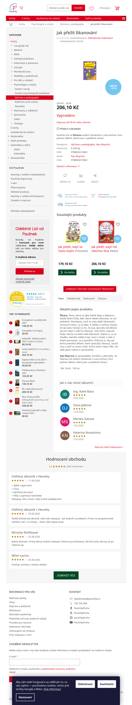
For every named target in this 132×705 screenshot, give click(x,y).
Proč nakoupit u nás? (20, 634)
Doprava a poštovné (20, 606)
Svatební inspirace (21, 200)
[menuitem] (12, 18)
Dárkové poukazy (20, 191)
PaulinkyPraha (81, 608)
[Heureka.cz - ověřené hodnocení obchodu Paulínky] (29, 299)
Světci (17, 119)
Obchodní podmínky (20, 614)
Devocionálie (17, 157)
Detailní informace (67, 166)
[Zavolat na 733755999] (24, 8)
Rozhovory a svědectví (26, 110)
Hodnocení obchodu (66, 459)
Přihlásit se (29, 271)
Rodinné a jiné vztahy (26, 101)
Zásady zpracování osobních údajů (25, 280)
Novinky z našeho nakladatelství (28, 174)
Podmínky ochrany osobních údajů (27, 618)
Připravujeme (18, 187)
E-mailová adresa (26, 257)
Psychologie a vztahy (25, 84)
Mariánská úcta (22, 71)
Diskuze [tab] (102, 298)
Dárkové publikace (24, 58)
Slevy (12, 602)
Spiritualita (20, 114)
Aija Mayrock (103, 144)
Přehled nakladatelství (23, 210)
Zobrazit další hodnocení (108, 447)
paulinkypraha (82, 617)
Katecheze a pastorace (26, 62)
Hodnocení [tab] (89, 298)
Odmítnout (85, 684)
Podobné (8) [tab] (73, 298)
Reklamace (15, 610)
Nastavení (25, 697)
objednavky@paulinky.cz (87, 598)
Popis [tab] (61, 298)
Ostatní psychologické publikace (32, 93)
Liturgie (18, 67)
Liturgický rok (21, 45)
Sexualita (20, 106)
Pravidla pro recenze (20, 622)
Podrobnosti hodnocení (100, 37)
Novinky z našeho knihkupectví (27, 196)
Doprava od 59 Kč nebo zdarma (73, 122)
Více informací (52, 689)
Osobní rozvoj (22, 88)
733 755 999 (80, 603)
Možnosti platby (17, 598)
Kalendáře (19, 153)
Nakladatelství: (71, 41)
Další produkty (18, 140)
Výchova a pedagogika (27, 97)
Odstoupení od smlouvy (22, 630)
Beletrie (18, 49)
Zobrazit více (66, 575)
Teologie (18, 123)
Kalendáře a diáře (20, 145)
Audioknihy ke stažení (22, 132)
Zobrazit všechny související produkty (90, 288)
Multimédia (17, 136)
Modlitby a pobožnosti (26, 75)
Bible (16, 54)
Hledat (78, 7)
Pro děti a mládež (23, 80)
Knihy (14, 41)
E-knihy (15, 127)
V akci (14, 183)
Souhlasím (107, 684)
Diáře (17, 149)
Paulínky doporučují (21, 178)
